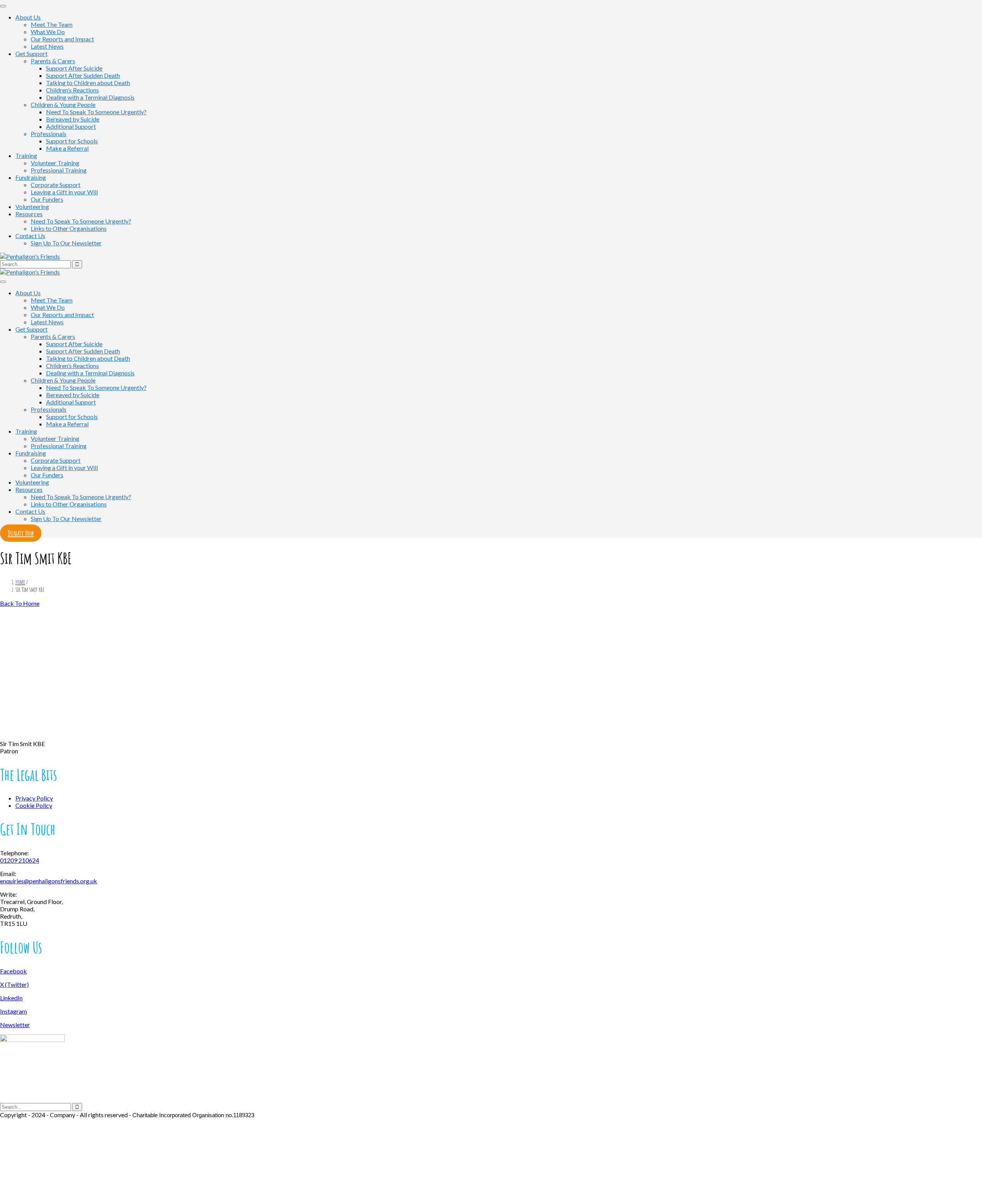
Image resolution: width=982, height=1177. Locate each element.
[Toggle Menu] (3, 6)
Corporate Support (56, 184)
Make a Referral (67, 148)
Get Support (31, 53)
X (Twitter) (14, 984)
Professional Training (59, 170)
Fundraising (30, 177)
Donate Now (21, 533)
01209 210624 (19, 860)
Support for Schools (72, 141)
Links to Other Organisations (69, 228)
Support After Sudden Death (83, 75)
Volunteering (32, 206)
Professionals (48, 133)
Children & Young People (63, 104)
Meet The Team (51, 24)
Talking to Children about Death (88, 82)
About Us (28, 17)
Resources (29, 213)
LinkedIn (11, 997)
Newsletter (15, 1024)
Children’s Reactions (72, 90)
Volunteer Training (55, 162)
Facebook (13, 971)
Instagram (13, 1011)
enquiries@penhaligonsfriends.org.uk (48, 880)
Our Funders (47, 199)
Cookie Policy (33, 805)
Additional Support (71, 126)
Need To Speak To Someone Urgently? (96, 111)
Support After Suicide (74, 68)
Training (26, 155)
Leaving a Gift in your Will (64, 192)
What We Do (48, 31)
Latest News (47, 46)
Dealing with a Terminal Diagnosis (90, 97)
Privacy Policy (34, 798)
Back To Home (20, 603)
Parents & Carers (53, 60)
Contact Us (30, 235)
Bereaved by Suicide (72, 119)
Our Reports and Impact (62, 39)
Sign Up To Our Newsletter (66, 243)
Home (20, 582)
